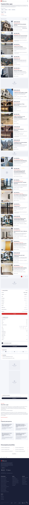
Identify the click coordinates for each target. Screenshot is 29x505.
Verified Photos (24, 482)
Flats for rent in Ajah (3, 489)
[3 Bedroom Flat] (14, 208)
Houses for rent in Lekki (4, 477)
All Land (2, 339)
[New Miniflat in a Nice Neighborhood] (14, 196)
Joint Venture (13, 9)
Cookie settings (19, 503)
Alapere (2, 12)
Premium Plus (23, 480)
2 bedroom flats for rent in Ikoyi (5, 486)
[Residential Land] (14, 60)
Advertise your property (25, 477)
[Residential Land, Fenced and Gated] (14, 37)
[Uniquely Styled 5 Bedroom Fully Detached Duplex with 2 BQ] (14, 221)
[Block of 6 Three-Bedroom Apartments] (14, 131)
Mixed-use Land (3, 335)
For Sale (9, 9)
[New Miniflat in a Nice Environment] (14, 245)
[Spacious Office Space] (14, 72)
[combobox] (16, 292)
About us (2, 495)
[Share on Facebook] (6, 351)
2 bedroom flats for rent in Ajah (5, 491)
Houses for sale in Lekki (4, 480)
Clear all (26, 290)
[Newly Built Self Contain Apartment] (14, 161)
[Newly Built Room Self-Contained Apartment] (14, 184)
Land (2, 323)
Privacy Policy (12, 503)
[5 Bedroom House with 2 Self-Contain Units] (14, 257)
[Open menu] (27, 1)
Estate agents (14, 477)
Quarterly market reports (15, 482)
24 (23, 327)
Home (1, 457)
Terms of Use (15, 503)
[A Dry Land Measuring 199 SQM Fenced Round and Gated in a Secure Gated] (14, 172)
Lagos (4, 457)
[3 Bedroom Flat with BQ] (14, 49)
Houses (3, 322)
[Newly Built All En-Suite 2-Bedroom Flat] (14, 233)
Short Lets (6, 9)
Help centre (2, 496)
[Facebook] (22, 503)
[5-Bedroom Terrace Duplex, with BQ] (14, 94)
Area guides (13, 485)
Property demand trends (15, 480)
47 (20, 327)
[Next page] (27, 276)
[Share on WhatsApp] (23, 351)
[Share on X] (14, 351)
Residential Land (3, 331)
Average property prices (15, 481)
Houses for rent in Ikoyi (4, 482)
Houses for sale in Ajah (3, 490)
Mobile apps (2, 499)
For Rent (2, 9)
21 (25, 276)
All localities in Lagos (4, 15)
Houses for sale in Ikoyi (3, 485)
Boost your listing (24, 481)
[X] (24, 503)
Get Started (14, 398)
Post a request (15, 346)
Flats (2, 327)
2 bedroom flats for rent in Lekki (5, 481)
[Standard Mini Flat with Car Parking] (14, 269)
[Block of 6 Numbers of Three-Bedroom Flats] (14, 106)
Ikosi (5, 12)
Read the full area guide (4, 417)
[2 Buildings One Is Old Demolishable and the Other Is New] (14, 145)
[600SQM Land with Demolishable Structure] (14, 25)
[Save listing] (12, 21)
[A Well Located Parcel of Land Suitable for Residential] (14, 119)
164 (26, 322)
